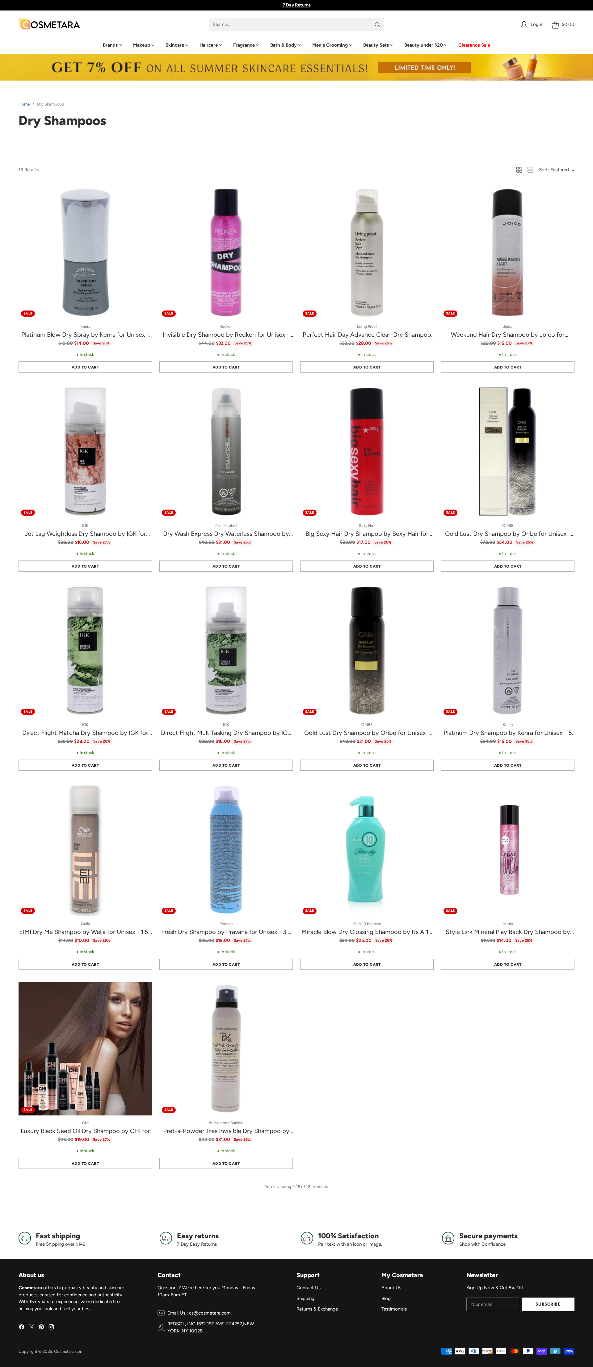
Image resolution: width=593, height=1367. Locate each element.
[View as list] (530, 169)
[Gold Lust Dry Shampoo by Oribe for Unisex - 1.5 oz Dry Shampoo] (367, 650)
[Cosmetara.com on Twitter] (31, 1328)
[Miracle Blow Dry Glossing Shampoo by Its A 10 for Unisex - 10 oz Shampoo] (367, 849)
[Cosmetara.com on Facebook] (21, 1328)
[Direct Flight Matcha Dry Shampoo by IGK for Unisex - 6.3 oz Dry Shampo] (85, 650)
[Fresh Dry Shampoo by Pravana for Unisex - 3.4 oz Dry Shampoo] (226, 849)
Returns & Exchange (317, 1309)
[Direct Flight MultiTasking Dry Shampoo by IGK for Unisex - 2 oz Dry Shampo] (226, 650)
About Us (391, 1287)
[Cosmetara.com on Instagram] (51, 1328)
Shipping (305, 1298)
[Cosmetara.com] (49, 24)
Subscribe (548, 1304)
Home (24, 104)
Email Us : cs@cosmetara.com (199, 1313)
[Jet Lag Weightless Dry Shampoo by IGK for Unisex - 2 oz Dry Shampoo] (85, 451)
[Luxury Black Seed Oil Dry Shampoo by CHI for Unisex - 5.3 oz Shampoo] (85, 1048)
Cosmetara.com (68, 1351)
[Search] (377, 24)
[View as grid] (519, 169)
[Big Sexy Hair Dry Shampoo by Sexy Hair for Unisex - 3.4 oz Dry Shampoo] (367, 451)
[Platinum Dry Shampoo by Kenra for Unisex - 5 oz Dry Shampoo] (507, 650)
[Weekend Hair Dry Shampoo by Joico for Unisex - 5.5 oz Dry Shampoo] (507, 252)
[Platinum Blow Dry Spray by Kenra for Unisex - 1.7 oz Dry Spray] (85, 252)
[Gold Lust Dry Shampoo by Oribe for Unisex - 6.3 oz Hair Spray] (507, 451)
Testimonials (394, 1309)
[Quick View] (143, 193)
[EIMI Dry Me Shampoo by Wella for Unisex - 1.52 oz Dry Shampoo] (85, 849)
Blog (386, 1298)
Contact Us (308, 1287)
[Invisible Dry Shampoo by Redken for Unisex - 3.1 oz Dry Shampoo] (226, 252)
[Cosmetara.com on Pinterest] (41, 1328)
